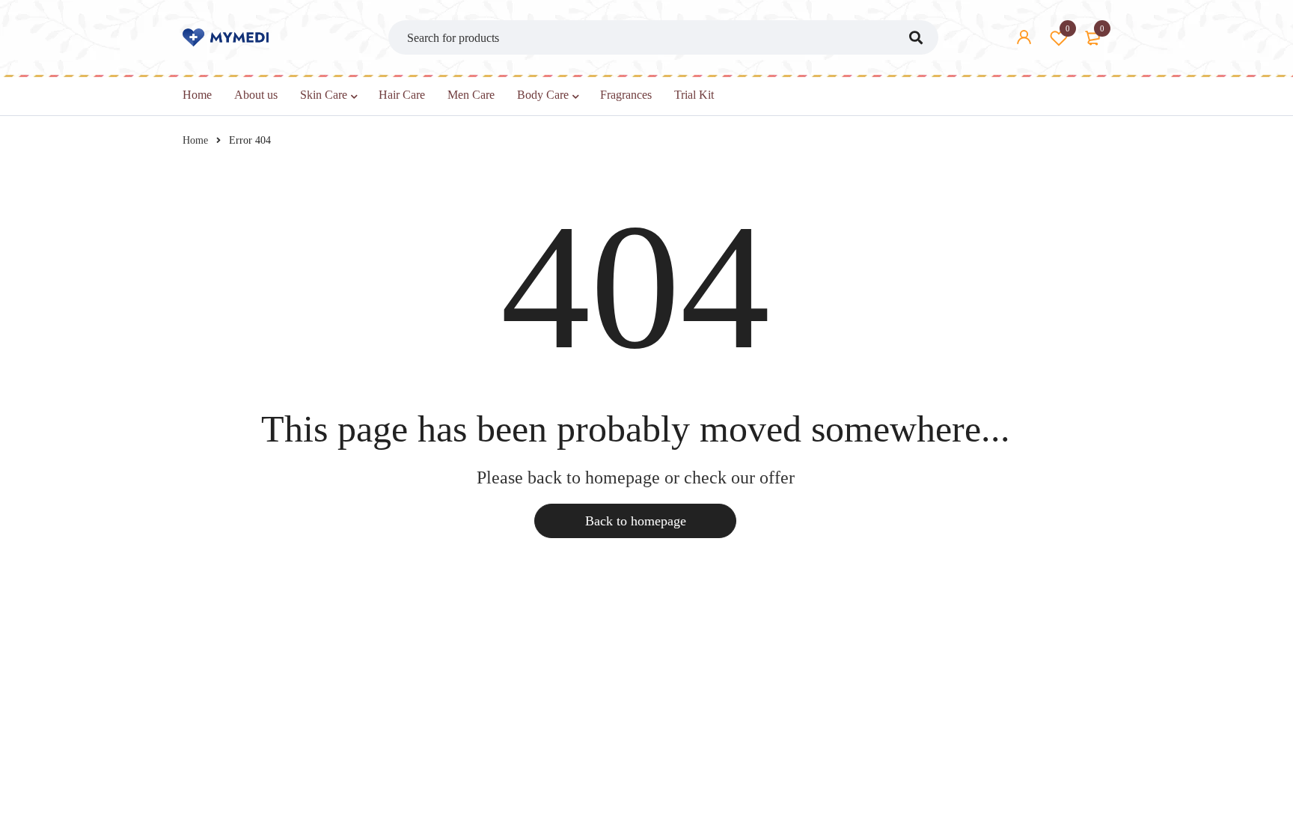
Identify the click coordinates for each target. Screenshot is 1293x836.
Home (195, 140)
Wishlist (1068, 28)
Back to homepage (635, 520)
